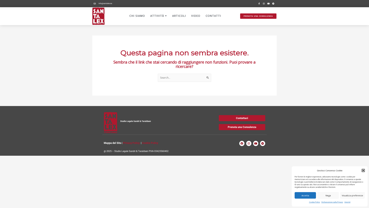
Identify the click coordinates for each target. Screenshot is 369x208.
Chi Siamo (137, 15)
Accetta (305, 195)
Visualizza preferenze (352, 195)
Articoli (179, 15)
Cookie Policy (314, 202)
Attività (157, 15)
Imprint (347, 202)
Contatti (213, 15)
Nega (328, 195)
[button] (363, 170)
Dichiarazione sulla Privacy (332, 202)
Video (195, 15)
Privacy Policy (131, 142)
